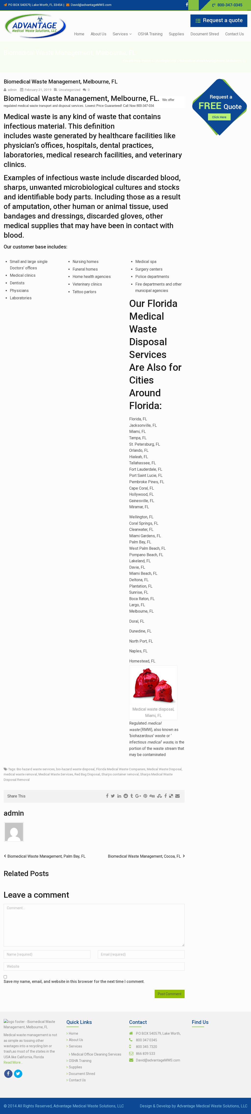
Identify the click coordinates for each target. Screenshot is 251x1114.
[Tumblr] (131, 796)
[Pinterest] (145, 796)
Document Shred (82, 1074)
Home (146, 61)
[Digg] (152, 796)
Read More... (13, 1062)
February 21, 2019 (38, 90)
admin (12, 90)
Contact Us (77, 1080)
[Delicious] (171, 796)
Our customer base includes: (35, 247)
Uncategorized (165, 61)
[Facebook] (187, 4)
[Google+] (138, 796)
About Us (76, 1040)
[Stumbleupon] (159, 796)
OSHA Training (80, 1061)
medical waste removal (20, 774)
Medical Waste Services (55, 774)
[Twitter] (192, 4)
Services (75, 1046)
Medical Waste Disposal (164, 769)
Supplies (75, 1067)
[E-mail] (177, 796)
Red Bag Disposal (87, 774)
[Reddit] (125, 796)
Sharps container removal (120, 774)
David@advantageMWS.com (158, 1060)
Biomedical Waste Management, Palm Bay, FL (46, 856)
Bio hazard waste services (36, 769)
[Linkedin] (119, 796)
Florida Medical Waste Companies (120, 769)
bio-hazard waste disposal (75, 769)
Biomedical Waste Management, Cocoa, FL (144, 856)
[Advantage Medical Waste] (35, 26)
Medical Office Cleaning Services (96, 1054)
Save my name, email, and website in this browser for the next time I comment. (74, 981)
